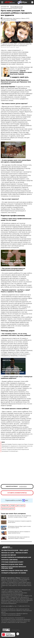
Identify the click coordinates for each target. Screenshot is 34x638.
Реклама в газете (22, 552)
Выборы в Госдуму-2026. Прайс (12, 564)
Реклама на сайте (7, 552)
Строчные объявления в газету (12, 562)
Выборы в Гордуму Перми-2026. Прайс (14, 570)
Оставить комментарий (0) (17, 493)
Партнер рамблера (15, 629)
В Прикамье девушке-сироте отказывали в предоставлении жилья (19, 532)
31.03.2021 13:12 (5, 7)
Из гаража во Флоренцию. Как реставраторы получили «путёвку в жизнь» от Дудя (19, 516)
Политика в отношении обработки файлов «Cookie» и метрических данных (14, 614)
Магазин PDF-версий (8, 555)
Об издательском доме (9, 550)
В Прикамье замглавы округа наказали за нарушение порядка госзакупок (18, 537)
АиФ (17, 47)
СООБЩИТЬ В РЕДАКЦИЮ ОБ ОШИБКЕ (13, 573)
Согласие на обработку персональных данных (15, 609)
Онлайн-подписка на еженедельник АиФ (16, 557)
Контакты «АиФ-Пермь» (9, 559)
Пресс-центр (23, 550)
